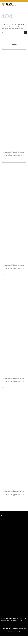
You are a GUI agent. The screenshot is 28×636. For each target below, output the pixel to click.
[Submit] (25, 32)
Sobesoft (17, 631)
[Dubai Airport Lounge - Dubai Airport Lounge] (8, 4)
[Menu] (26, 4)
